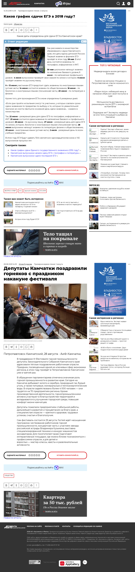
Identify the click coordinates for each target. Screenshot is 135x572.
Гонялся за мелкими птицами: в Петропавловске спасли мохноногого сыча (110, 83)
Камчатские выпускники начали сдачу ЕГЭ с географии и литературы (45, 153)
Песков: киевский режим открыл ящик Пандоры (113, 216)
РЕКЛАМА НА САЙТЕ (34, 526)
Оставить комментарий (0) (67, 170)
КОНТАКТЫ (66, 526)
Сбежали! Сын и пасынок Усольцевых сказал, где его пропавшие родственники (115, 332)
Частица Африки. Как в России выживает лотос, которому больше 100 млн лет (114, 367)
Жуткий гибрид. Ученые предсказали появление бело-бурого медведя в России (115, 149)
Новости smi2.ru (12, 256)
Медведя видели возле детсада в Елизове (110, 72)
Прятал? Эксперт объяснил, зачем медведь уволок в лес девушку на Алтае (114, 131)
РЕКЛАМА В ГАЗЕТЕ (52, 526)
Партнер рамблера (49, 562)
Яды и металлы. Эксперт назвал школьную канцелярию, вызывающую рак (113, 323)
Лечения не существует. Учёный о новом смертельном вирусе (114, 165)
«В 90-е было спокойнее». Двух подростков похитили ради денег (114, 349)
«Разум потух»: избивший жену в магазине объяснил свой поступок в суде (110, 93)
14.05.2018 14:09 (10, 11)
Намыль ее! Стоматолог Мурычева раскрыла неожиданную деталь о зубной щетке (114, 140)
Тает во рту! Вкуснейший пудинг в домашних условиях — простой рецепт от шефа (114, 341)
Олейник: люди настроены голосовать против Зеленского (113, 198)
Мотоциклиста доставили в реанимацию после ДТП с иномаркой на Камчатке (110, 104)
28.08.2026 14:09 (10, 264)
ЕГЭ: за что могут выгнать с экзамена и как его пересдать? (69, 203)
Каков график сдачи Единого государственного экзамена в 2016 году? (45, 150)
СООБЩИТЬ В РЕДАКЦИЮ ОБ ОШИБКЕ (87, 526)
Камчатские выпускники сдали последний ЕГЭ (33, 156)
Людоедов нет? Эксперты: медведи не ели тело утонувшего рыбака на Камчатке (110, 115)
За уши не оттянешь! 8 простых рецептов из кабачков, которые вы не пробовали (115, 358)
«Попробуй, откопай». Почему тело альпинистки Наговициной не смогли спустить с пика (115, 175)
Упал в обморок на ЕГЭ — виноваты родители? (25, 212)
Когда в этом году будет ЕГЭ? (27, 219)
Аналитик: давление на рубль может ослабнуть (115, 189)
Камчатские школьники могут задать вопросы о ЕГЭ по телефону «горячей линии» (27, 204)
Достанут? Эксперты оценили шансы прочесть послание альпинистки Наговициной (115, 157)
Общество (18, 24)
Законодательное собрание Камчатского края (23, 341)
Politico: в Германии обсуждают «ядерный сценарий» (113, 207)
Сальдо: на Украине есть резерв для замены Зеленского (114, 224)
